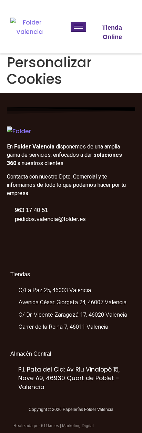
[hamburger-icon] (78, 27)
